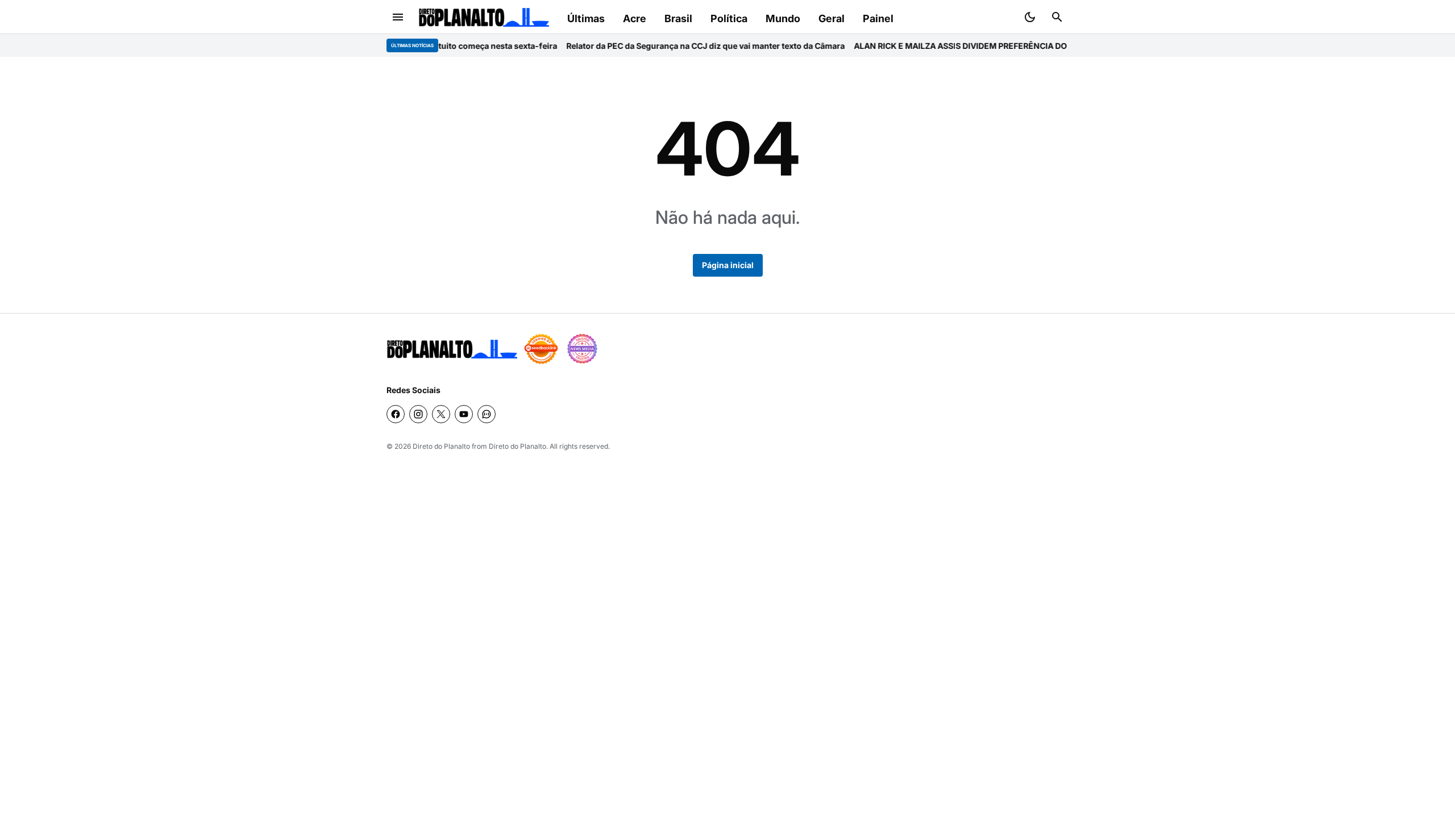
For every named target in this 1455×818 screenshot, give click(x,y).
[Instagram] (418, 414)
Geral (831, 18)
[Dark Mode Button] (1029, 17)
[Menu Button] (397, 17)
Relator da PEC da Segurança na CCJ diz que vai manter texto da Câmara (682, 46)
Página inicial (728, 265)
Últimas (586, 18)
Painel (878, 18)
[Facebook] (395, 414)
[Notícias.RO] (451, 349)
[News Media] (582, 349)
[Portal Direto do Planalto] (483, 17)
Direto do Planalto (441, 446)
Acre (634, 18)
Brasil (678, 18)
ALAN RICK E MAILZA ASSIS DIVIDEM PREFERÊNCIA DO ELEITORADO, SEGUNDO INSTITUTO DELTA (1022, 46)
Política (728, 18)
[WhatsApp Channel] (486, 414)
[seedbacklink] (541, 349)
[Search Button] (1057, 17)
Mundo (783, 18)
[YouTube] (464, 414)
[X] (441, 414)
